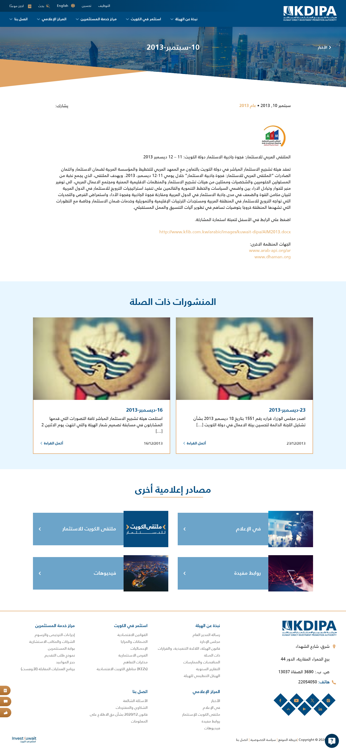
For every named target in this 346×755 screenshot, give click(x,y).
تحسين (86, 5)
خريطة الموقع (287, 739)
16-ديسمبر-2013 (144, 410)
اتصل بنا (242, 739)
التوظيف (104, 5)
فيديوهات (105, 573)
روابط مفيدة (247, 573)
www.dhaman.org (272, 257)
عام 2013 (247, 106)
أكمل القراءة (196, 443)
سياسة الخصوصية (263, 739)
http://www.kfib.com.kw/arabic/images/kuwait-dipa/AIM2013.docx (225, 232)
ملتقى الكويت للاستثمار (89, 529)
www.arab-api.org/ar (270, 250)
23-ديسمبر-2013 (287, 410)
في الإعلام (248, 529)
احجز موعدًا (20, 6)
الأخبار (322, 47)
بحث (41, 5)
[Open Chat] (332, 741)
